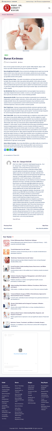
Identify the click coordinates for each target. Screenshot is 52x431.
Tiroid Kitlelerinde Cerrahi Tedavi (20, 249)
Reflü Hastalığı (32, 403)
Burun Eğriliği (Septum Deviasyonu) (19, 399)
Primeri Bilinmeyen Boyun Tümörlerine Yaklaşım (24, 240)
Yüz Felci (4, 418)
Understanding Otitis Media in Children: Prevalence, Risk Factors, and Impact (29, 286)
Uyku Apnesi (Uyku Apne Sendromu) (31, 387)
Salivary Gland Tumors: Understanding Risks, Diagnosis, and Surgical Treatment (27, 313)
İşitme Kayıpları (6, 393)
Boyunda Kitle (44, 391)
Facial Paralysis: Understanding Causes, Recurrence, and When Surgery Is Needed (28, 267)
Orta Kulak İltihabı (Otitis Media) (5, 407)
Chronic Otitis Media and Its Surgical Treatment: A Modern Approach (27, 304)
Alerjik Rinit (18, 388)
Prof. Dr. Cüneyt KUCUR (22, 162)
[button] (16, 219)
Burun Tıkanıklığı (19, 386)
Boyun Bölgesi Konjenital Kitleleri (44, 387)
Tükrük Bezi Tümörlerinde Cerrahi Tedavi (22, 258)
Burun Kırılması (19, 406)
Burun (6, 55)
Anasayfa (4, 14)
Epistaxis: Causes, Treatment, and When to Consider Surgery (27, 322)
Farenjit (30, 395)
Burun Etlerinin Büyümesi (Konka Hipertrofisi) (19, 413)
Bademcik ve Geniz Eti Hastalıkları (31, 399)
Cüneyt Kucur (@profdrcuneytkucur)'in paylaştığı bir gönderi (20, 370)
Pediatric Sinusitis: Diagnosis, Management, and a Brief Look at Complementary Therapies (28, 276)
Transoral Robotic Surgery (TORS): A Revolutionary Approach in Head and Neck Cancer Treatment (28, 294)
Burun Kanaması (19, 403)
